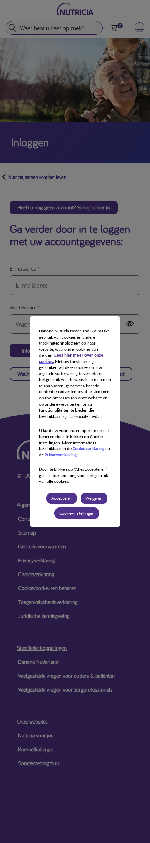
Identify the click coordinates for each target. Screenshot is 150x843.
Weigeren (94, 498)
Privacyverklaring (61, 455)
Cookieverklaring (89, 449)
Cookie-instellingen (77, 513)
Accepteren (61, 498)
